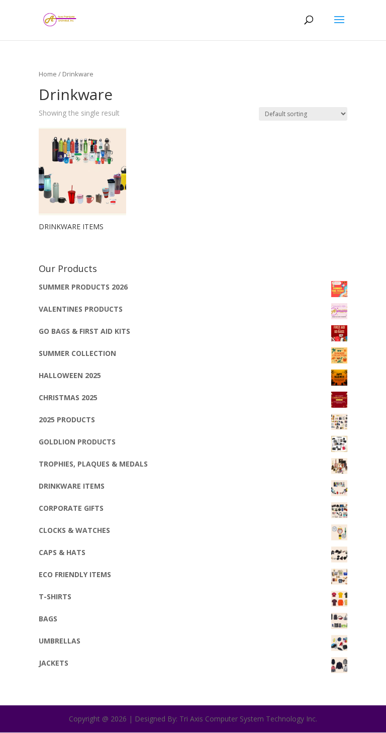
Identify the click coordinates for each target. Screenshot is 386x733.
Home (48, 73)
